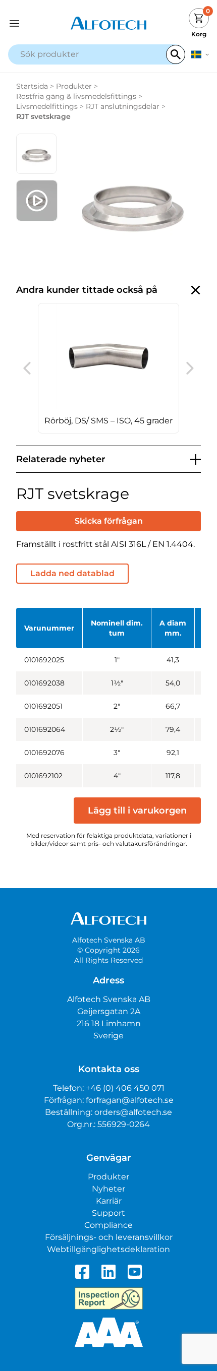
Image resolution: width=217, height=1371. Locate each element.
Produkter (74, 86)
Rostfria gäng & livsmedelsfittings (76, 96)
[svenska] (200, 54)
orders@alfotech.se (133, 1112)
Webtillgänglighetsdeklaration (108, 1249)
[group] (108, 368)
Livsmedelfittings (47, 106)
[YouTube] (135, 1272)
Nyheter (108, 1189)
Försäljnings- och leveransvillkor (109, 1237)
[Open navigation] (33, 23)
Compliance (108, 1225)
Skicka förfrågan (109, 521)
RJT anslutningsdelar (122, 106)
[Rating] (109, 1332)
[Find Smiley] (109, 1298)
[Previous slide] (27, 368)
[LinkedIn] (108, 1272)
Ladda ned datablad (72, 573)
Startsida (32, 86)
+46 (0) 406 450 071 (125, 1088)
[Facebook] (82, 1272)
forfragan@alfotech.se (130, 1100)
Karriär (109, 1201)
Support (108, 1213)
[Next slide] (190, 368)
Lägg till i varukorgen (137, 810)
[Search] (175, 54)
